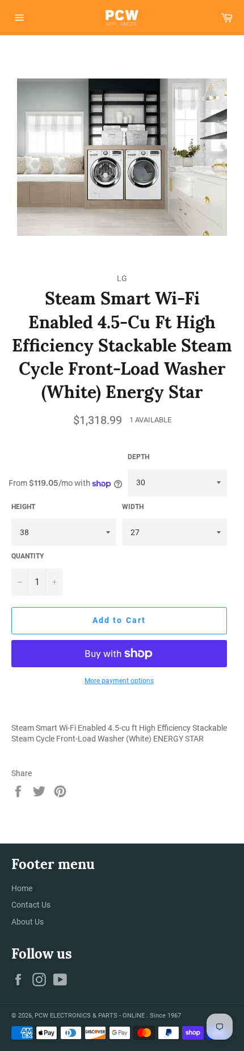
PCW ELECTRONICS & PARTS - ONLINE (90, 1015)
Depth (138, 457)
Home (21, 888)
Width (133, 507)
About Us (27, 921)
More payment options (119, 681)
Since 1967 (165, 1015)
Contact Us (31, 904)
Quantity (27, 556)
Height (23, 507)
